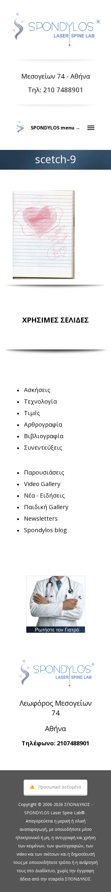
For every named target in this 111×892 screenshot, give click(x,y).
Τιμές (32, 413)
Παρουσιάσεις (44, 472)
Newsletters (41, 518)
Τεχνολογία (40, 401)
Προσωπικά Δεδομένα (59, 787)
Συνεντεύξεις (43, 447)
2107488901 (73, 743)
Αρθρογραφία (43, 424)
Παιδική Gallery (46, 507)
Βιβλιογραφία (43, 436)
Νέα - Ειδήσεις (44, 495)
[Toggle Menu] (90, 127)
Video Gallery (42, 484)
